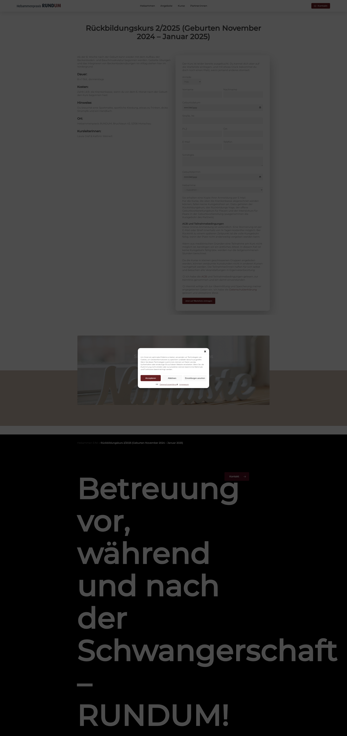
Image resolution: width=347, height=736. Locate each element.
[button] (205, 351)
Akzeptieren (150, 378)
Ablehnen (172, 378)
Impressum (184, 384)
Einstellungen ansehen (195, 378)
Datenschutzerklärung (169, 384)
